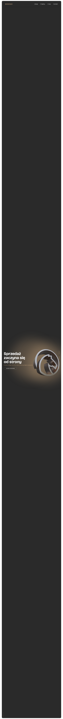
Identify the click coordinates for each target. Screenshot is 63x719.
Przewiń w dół (3, 714)
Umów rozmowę (10, 368)
